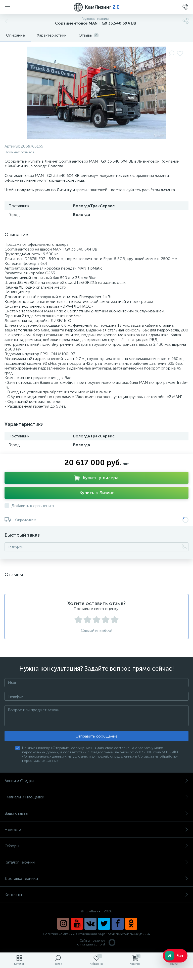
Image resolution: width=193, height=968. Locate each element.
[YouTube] (77, 924)
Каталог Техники (20, 862)
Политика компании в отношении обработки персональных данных (96, 934)
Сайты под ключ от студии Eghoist (91, 942)
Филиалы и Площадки (24, 797)
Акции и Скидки (19, 780)
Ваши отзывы (16, 813)
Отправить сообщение (96, 736)
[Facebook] (118, 924)
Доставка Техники (21, 878)
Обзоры (12, 845)
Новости (13, 829)
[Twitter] (104, 924)
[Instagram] (63, 924)
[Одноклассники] (131, 924)
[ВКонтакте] (90, 924)
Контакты (13, 894)
